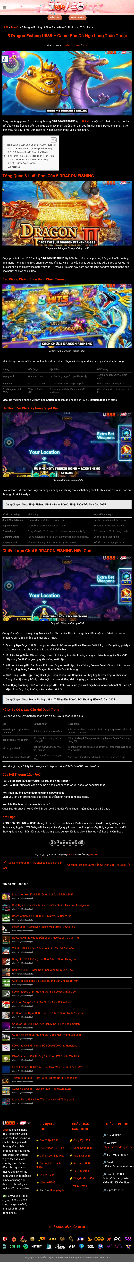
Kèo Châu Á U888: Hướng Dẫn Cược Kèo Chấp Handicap (44, 1045)
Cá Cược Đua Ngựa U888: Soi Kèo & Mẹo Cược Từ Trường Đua (48, 1013)
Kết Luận (16, 167)
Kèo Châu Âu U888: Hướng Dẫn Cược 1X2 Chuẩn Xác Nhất (46, 1056)
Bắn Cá (15, 27)
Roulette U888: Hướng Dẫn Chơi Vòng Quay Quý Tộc (42, 970)
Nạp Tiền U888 (82, 1155)
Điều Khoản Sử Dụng (52, 1147)
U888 (5, 27)
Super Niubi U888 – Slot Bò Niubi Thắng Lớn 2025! (41, 1088)
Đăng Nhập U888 (83, 1147)
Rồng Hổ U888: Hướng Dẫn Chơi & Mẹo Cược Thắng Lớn (44, 959)
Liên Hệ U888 (47, 1182)
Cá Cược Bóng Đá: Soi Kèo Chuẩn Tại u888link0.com (42, 1002)
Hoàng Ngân (57, 1190)
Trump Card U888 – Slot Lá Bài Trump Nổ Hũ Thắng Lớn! (45, 1077)
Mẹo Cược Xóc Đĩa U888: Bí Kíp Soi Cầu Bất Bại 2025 (43, 894)
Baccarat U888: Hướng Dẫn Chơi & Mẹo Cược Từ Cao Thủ (45, 937)
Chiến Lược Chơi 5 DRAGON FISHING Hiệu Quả (30, 156)
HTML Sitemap (78, 1186)
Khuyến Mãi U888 (83, 1178)
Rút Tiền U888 (81, 1163)
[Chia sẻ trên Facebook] (58, 843)
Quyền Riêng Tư (49, 1175)
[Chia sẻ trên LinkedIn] (81, 843)
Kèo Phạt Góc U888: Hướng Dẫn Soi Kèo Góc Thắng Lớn (44, 991)
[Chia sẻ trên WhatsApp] (52, 843)
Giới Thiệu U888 (49, 1140)
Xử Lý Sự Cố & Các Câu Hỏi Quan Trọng (30, 159)
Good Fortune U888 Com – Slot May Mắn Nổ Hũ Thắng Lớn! (47, 1067)
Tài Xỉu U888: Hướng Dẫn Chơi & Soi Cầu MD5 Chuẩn (43, 948)
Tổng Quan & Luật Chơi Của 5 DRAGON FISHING (31, 145)
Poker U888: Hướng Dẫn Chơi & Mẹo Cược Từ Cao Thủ (43, 926)
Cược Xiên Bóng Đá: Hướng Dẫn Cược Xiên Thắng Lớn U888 (47, 1034)
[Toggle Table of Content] (52, 140)
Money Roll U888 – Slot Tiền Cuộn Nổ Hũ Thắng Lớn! (43, 1099)
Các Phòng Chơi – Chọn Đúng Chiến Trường (32, 148)
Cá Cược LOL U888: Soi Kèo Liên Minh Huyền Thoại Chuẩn (46, 1024)
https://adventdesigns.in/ (117, 1147)
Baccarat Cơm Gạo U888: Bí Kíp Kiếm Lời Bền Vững (41, 916)
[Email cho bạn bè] (70, 843)
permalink (94, 854)
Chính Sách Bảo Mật (52, 1155)
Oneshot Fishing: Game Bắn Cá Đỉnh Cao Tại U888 (96, 865)
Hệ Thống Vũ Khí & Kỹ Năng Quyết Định (30, 152)
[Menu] (4, 7)
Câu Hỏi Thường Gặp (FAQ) (24, 163)
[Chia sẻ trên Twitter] (64, 843)
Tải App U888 (81, 1170)
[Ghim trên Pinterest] (76, 843)
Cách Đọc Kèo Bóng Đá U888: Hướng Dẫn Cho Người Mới (45, 980)
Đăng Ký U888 (81, 1140)
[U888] (67, 7)
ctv (85, 46)
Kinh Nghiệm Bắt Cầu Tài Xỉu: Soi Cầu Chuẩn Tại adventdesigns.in (50, 905)
